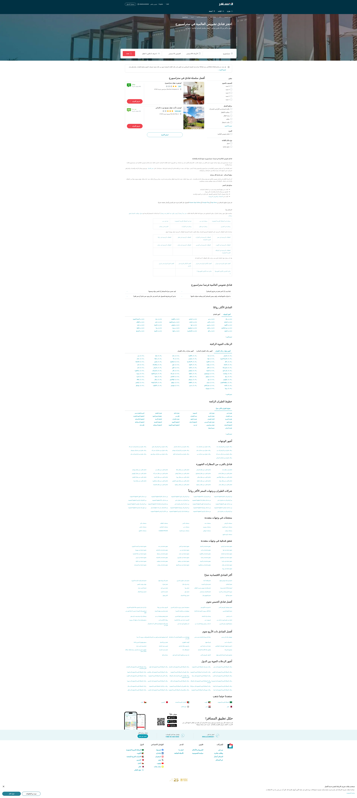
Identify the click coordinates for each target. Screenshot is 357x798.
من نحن (220, 750)
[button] (206, 291)
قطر (139, 766)
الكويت (139, 753)
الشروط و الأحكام (197, 750)
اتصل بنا (181, 750)
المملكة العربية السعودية (133, 750)
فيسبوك (158, 750)
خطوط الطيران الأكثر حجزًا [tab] (223, 408)
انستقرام (158, 756)
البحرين (139, 760)
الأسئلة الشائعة (178, 753)
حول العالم (137, 770)
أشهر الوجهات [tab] (227, 314)
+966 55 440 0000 (172, 737)
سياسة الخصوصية (197, 753)
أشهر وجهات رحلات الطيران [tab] (223, 351)
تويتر (159, 760)
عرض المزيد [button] (222, 69)
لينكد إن (158, 753)
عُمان (139, 763)
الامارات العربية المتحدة (134, 756)
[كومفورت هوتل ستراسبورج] (193, 93)
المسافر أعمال (218, 756)
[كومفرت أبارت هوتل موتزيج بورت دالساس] (193, 118)
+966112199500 (208, 737)
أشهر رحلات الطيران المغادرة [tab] (204, 351)
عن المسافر (219, 760)
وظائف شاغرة (218, 753)
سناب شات (157, 766)
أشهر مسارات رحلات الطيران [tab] (186, 351)
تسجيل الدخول (130, 4)
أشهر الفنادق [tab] (216, 314)
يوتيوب (159, 763)
